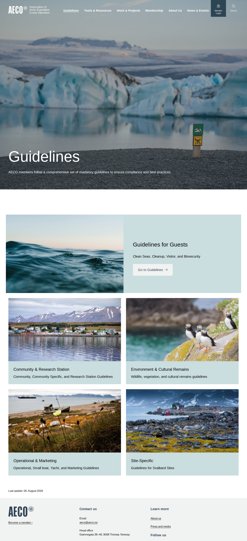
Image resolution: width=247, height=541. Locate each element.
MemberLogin (218, 12)
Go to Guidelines (150, 270)
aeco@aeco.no (88, 522)
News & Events (198, 10)
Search (233, 11)
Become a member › (20, 522)
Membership (154, 10)
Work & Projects (128, 10)
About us (156, 518)
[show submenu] (81, 11)
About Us (175, 10)
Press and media (161, 526)
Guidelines (71, 10)
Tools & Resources (97, 10)
